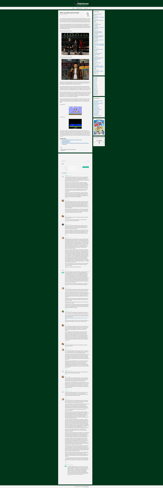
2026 (95, 77)
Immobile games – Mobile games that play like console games (99, 66)
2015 (95, 82)
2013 (95, 84)
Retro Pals (95, 105)
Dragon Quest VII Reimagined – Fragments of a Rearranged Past (99, 45)
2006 (95, 93)
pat (65, 200)
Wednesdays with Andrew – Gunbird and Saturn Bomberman (98, 58)
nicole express (96, 106)
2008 (95, 90)
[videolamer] (81, 2)
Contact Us (86, 8)
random (99, 143)
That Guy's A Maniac (97, 115)
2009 (95, 89)
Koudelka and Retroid (97, 14)
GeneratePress (86, 486)
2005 (95, 94)
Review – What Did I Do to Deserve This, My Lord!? (68, 149)
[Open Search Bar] (90, 8)
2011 (95, 86)
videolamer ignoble (97, 62)
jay (65, 270)
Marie (72, 465)
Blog (61, 147)
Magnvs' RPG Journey (97, 109)
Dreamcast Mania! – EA (66, 142)
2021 (95, 81)
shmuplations (96, 113)
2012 (95, 85)
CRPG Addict (96, 114)
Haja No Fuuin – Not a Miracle (99, 17)
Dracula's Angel (96, 108)
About (73, 8)
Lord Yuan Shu (96, 110)
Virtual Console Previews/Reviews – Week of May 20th (72, 139)
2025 (95, 78)
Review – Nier (63, 150)
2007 (95, 91)
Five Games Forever (97, 24)
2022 (95, 80)
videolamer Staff (79, 8)
